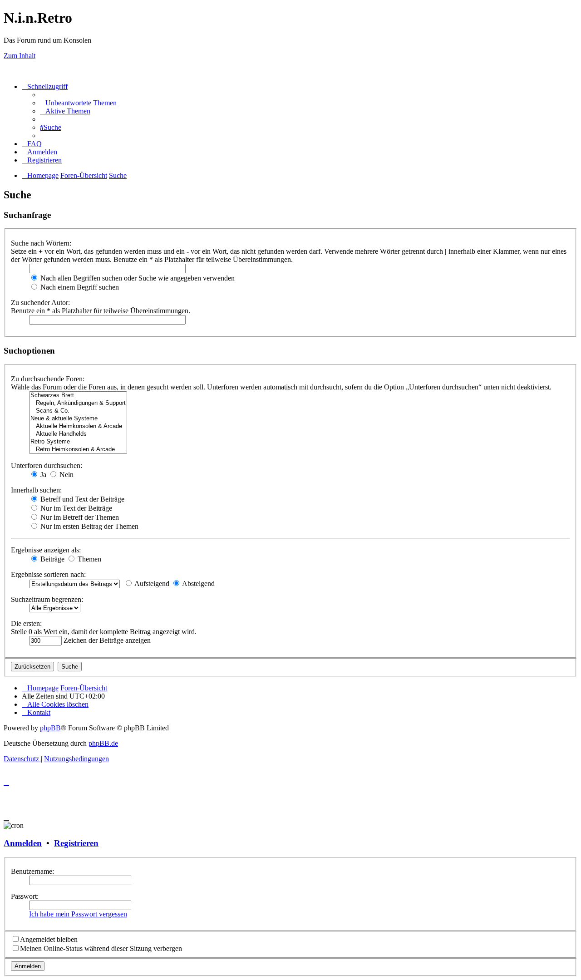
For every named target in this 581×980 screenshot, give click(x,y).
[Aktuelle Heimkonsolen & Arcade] (78, 426)
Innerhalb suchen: (36, 490)
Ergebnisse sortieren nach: (48, 574)
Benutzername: (32, 871)
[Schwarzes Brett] (78, 395)
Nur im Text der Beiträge (75, 508)
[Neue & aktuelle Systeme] (78, 419)
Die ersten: (26, 623)
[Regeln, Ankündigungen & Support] (78, 403)
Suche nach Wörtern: (41, 243)
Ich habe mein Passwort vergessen (78, 914)
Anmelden (23, 843)
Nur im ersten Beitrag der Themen (88, 526)
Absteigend (198, 583)
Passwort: (25, 896)
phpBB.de (103, 743)
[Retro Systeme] (78, 442)
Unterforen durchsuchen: (46, 465)
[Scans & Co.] (78, 411)
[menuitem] (78, 103)
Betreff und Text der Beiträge (81, 499)
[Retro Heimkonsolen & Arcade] (78, 449)
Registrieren (76, 843)
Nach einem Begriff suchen (79, 287)
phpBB (50, 728)
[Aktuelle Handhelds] (78, 434)
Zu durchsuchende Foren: (47, 379)
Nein (66, 474)
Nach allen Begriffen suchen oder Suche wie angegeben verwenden (137, 278)
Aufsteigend (151, 583)
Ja (42, 474)
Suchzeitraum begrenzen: (47, 599)
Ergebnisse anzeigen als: (46, 550)
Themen (88, 559)
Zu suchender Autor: (40, 302)
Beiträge (51, 559)
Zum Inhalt (19, 55)
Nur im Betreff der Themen (79, 517)
